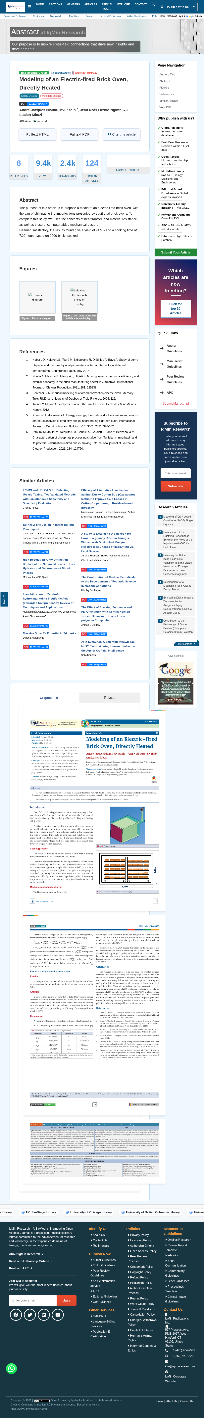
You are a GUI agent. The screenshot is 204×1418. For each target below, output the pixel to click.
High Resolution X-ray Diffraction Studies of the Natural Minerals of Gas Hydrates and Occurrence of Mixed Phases (49, 566)
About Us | (172, 1401)
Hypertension (152, 16)
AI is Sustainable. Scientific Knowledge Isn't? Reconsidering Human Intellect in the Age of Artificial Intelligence (108, 646)
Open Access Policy (143, 1251)
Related (109, 697)
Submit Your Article (175, 252)
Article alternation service (102, 1283)
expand (41, 121)
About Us (98, 1235)
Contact (141, 4)
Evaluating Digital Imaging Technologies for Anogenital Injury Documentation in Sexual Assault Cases (178, 605)
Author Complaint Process (140, 1290)
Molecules (134, 16)
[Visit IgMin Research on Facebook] (16, 1314)
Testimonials (100, 1245)
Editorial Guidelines (105, 1296)
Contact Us (100, 1240)
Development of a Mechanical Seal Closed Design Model (177, 585)
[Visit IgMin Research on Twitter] (29, 1314)
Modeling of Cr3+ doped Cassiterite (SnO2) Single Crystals (178, 520)
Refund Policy (138, 1277)
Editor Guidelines (103, 1265)
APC (95, 1291)
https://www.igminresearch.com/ (29, 1408)
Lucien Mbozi (30, 115)
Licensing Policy (140, 1240)
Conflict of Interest (141, 1330)
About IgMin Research (25, 1254)
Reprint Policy (138, 1298)
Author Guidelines (174, 348)
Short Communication (175, 1263)
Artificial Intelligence (114, 16)
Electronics (16, 16)
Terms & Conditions (142, 1309)
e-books (172, 1255)
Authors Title (167, 74)
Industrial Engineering (87, 16)
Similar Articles (168, 100)
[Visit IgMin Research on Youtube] (57, 1314)
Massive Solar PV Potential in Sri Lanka (49, 633)
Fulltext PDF (79, 134)
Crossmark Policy (141, 1266)
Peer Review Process (137, 1259)
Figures (164, 87)
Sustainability (34, 16)
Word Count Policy (141, 1303)
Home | (160, 1401)
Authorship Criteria (141, 1245)
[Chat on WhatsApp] (11, 1368)
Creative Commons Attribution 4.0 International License (43, 1404)
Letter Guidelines (178, 1281)
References (166, 94)
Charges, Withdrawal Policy (142, 1322)
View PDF (165, 107)
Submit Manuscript (176, 403)
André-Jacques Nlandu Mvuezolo (47, 110)
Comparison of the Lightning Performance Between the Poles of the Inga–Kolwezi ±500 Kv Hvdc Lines (177, 540)
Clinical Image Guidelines (175, 1299)
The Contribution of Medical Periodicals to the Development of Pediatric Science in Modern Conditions (108, 581)
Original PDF (49, 698)
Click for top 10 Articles (175, 308)
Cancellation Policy (142, 1314)
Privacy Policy (139, 1235)
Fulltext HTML (37, 134)
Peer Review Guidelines (175, 379)
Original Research (179, 1239)
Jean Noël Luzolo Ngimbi (101, 110)
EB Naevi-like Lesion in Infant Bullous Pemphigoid (49, 527)
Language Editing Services (102, 1324)
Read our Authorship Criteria (29, 1261)
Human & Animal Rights (140, 1338)
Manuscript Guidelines (174, 363)
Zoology (67, 16)
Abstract (164, 81)
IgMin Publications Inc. (84, 1400)
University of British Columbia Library (106, 1212)
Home (40, 4)
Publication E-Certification (100, 1334)
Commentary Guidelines (175, 1273)
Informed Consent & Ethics (142, 1348)
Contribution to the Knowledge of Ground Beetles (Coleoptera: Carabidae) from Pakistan (178, 626)
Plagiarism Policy (141, 1282)
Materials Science (51, 95)
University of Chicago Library (44, 1212)
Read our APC (19, 1268)
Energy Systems (29, 96)
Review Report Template (176, 1248)
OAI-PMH (99, 1316)
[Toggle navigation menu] (29, 7)
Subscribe (175, 486)
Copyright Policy (140, 1272)
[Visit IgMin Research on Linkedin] (43, 1314)
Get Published (101, 1301)
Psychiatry (52, 16)
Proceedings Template (174, 1289)
